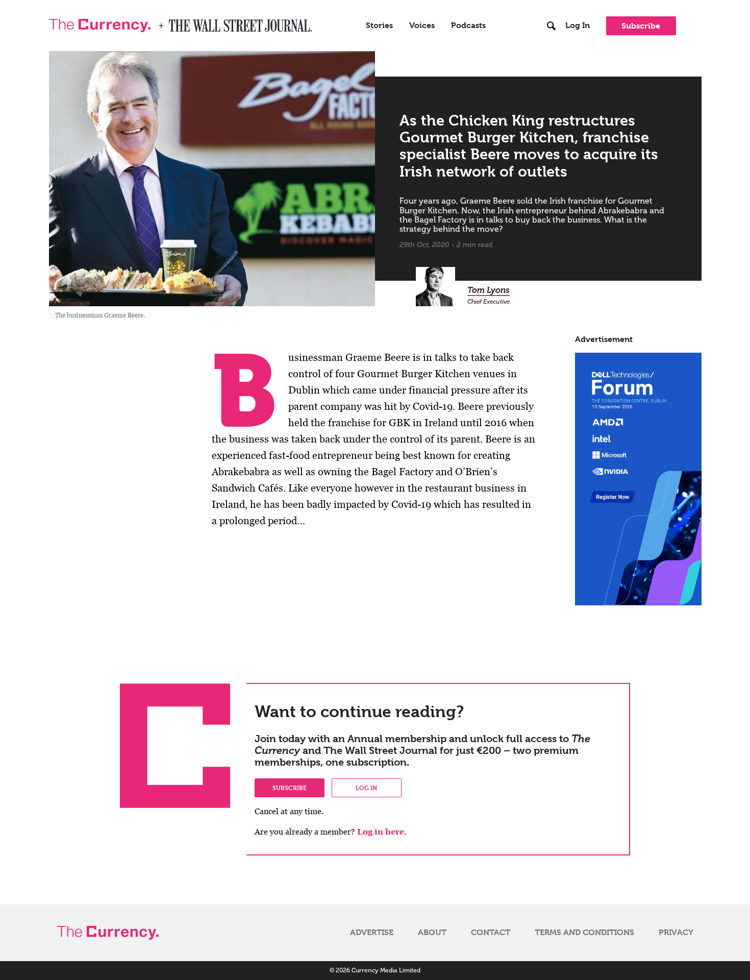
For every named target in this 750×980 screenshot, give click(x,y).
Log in (366, 787)
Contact (490, 932)
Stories (379, 25)
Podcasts (468, 25)
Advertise (371, 932)
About (432, 932)
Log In (577, 25)
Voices (422, 25)
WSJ (177, 22)
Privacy (676, 932)
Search (551, 4)
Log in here (380, 832)
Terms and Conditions (584, 932)
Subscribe (640, 26)
